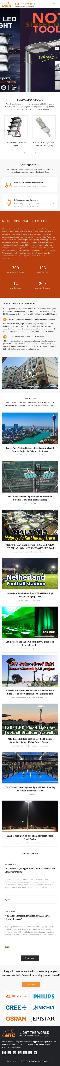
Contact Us (31, 984)
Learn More (30, 958)
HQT (52, 1061)
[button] (3, 48)
